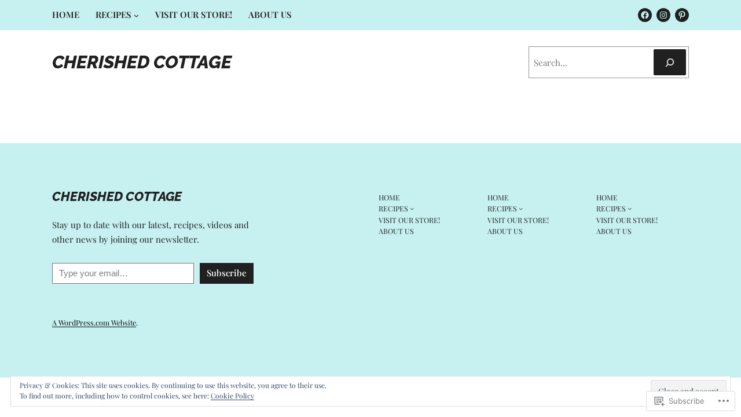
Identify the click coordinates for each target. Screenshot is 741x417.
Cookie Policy (232, 395)
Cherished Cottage (142, 62)
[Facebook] (645, 15)
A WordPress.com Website (94, 322)
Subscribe (227, 273)
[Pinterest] (682, 15)
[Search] (670, 62)
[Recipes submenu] (136, 15)
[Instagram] (663, 15)
